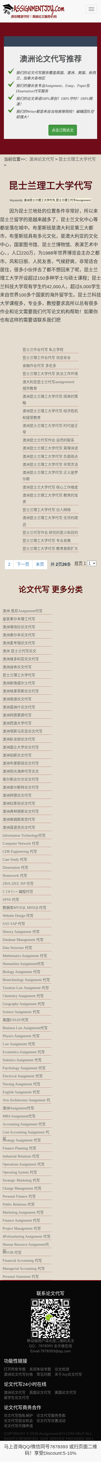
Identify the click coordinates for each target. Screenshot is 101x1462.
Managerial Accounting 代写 (24, 1269)
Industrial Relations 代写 (21, 1156)
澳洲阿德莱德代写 (17, 715)
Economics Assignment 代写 (24, 1052)
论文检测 (62, 1369)
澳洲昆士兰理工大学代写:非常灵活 (50, 464)
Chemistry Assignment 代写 (23, 996)
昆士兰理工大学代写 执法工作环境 (50, 374)
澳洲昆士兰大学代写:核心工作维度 (50, 487)
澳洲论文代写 (41, 159)
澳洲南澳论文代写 (17, 699)
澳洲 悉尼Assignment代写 (22, 611)
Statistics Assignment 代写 (22, 1060)
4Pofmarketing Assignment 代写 (27, 1236)
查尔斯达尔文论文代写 (21, 779)
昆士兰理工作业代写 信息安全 (47, 357)
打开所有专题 (15, 1369)
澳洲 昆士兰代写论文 (19, 651)
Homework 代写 (15, 876)
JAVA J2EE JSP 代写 (18, 884)
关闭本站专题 (40, 1369)
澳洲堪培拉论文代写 (19, 627)
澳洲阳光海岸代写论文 (21, 771)
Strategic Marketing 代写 (21, 1180)
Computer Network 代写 (21, 843)
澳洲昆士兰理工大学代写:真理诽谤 (50, 448)
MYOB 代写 (12, 1253)
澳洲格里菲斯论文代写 (21, 691)
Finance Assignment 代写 (21, 1220)
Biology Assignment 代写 (21, 972)
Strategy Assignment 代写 (22, 1140)
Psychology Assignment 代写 (24, 1068)
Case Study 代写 (15, 860)
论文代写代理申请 (18, 1426)
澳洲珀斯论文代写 (17, 755)
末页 (40, 564)
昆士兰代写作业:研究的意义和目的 (50, 532)
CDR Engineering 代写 (20, 852)
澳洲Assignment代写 (18, 1108)
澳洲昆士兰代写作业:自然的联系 (48, 440)
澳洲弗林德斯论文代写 (21, 811)
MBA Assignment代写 (19, 1116)
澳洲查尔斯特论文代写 (21, 787)
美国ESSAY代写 (15, 1020)
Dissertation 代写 (15, 868)
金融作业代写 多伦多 (39, 365)
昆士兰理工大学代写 (77, 159)
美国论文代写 (65, 1392)
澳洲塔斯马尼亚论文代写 (22, 731)
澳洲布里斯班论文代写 (21, 763)
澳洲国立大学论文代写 (21, 747)
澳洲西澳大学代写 (17, 723)
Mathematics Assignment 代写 (25, 956)
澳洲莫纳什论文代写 (19, 707)
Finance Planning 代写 (19, 1148)
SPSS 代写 (11, 900)
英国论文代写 (40, 1392)
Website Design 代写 (18, 916)
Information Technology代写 (24, 835)
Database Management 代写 (23, 940)
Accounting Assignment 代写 (24, 1124)
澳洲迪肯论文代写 (17, 667)
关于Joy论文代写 (68, 1374)
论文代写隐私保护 (18, 1415)
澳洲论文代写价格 (18, 1374)
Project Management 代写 (22, 1228)
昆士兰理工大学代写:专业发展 (47, 540)
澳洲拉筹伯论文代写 (19, 803)
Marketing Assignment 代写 (23, 1212)
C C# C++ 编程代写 (18, 892)
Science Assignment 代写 (21, 1012)
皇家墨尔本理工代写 (19, 619)
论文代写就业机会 (18, 1421)
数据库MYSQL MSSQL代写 (24, 908)
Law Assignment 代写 (19, 1044)
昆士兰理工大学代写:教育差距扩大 (50, 548)
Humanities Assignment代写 (23, 964)
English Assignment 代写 (21, 1092)
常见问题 (44, 1374)
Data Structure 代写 (17, 948)
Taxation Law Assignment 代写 (26, 988)
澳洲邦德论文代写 (17, 795)
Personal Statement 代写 (21, 1277)
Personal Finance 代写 (19, 1196)
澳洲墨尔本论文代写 (19, 635)
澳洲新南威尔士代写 (19, 683)
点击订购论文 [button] (63, 130)
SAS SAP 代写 (14, 924)
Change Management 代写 (22, 1188)
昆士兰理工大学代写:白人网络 (47, 510)
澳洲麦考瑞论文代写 (19, 643)
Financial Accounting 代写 (22, 1261)
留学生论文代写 (16, 1398)
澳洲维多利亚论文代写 (21, 659)
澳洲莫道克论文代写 (19, 827)
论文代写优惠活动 (51, 1421)
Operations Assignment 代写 (24, 1164)
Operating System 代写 (20, 1172)
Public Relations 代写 (19, 1204)
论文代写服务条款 (51, 1415)
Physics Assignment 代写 (21, 1036)
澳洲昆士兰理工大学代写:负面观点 (50, 456)
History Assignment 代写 (21, 932)
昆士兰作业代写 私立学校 (43, 349)
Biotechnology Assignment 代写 (26, 980)
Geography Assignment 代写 (24, 1004)
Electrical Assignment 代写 (23, 1076)
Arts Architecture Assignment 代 (26, 1100)
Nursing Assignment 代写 (21, 1084)
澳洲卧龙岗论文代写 (19, 739)
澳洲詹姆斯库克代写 (19, 819)
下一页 (23, 564)
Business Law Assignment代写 (25, 1028)
